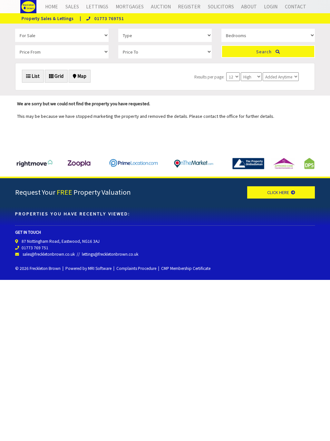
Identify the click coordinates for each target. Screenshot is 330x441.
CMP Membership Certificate (185, 268)
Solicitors (221, 6)
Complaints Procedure (136, 268)
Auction (161, 6)
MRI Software (100, 268)
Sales (72, 6)
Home (51, 6)
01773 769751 (107, 18)
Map (81, 76)
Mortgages (130, 6)
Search (266, 51)
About (249, 6)
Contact (295, 6)
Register (189, 6)
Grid (58, 76)
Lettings (97, 6)
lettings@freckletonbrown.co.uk (110, 254)
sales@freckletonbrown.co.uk (49, 254)
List (35, 76)
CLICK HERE (279, 192)
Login (270, 6)
